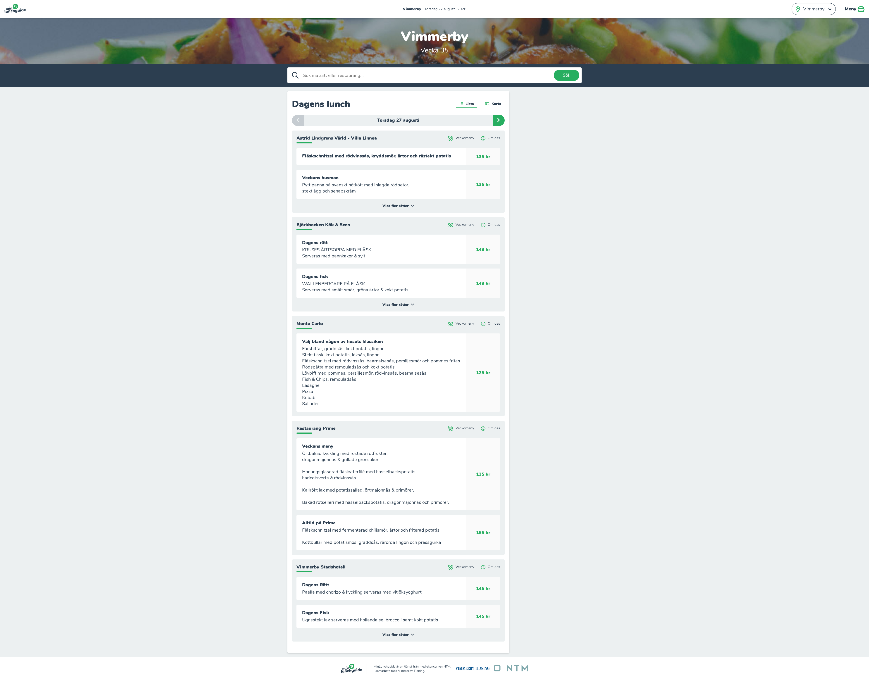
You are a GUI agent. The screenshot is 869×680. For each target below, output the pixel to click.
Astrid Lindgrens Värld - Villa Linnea (336, 138)
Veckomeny (465, 138)
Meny (851, 9)
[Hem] (354, 669)
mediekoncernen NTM (435, 666)
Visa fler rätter (396, 205)
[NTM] (511, 669)
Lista (469, 103)
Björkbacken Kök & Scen (323, 225)
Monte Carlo (309, 324)
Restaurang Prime (316, 428)
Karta (495, 103)
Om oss (494, 138)
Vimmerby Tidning (411, 671)
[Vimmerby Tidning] (472, 669)
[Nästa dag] (499, 120)
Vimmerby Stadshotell (321, 567)
